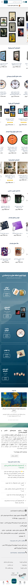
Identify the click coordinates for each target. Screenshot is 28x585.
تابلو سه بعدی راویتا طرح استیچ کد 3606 (6, 64)
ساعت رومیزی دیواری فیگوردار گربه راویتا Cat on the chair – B (5, 93)
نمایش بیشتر (14, 456)
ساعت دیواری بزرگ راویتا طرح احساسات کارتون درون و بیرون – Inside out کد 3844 (18, 149)
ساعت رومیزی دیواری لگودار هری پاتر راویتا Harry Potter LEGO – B (19, 93)
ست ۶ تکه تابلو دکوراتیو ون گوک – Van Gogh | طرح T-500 (17, 177)
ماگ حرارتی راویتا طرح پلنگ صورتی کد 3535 (15, 207)
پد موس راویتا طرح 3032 (14, 233)
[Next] (1, 61)
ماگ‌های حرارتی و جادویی (14, 191)
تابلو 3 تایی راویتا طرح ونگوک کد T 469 (17, 119)
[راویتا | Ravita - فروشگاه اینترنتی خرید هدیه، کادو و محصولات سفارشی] (25, 2)
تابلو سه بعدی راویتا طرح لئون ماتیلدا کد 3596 (20, 64)
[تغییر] (25, 465)
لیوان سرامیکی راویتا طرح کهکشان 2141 (15, 259)
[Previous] (27, 61)
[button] (2, 2)
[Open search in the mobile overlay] (12, 1)
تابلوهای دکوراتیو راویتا (14, 160)
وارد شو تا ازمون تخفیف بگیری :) (13, 5)
